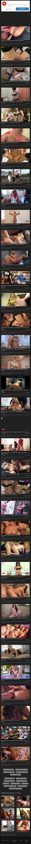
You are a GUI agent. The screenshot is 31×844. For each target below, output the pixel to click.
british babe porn (15, 783)
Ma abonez (22, 9)
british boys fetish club (10, 786)
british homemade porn (15, 788)
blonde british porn (9, 781)
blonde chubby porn (9, 772)
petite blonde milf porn (21, 769)
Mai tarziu (8, 9)
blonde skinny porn (15, 774)
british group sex (22, 786)
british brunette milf (21, 781)
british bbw (25, 783)
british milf (6, 783)
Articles (3, 840)
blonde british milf (9, 778)
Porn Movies (17, 793)
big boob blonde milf (21, 772)
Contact (21, 840)
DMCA (7, 840)
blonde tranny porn (9, 769)
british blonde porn (21, 778)
